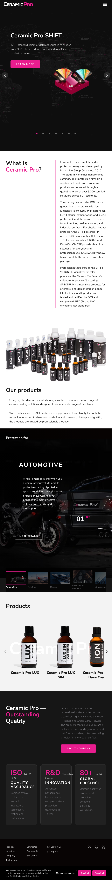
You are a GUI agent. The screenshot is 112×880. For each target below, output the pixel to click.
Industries (10, 851)
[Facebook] (89, 847)
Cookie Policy (15, 876)
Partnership (32, 851)
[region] (56, 75)
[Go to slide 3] (49, 133)
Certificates (32, 846)
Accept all (99, 873)
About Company (78, 748)
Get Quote (32, 855)
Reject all (84, 873)
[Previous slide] (5, 75)
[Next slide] (107, 75)
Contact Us (56, 846)
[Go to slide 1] (37, 133)
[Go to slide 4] (56, 133)
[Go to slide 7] (75, 133)
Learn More (25, 64)
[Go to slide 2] (43, 133)
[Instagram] (103, 847)
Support (54, 851)
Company (10, 855)
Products (10, 846)
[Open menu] (105, 4)
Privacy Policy (32, 876)
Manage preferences (65, 873)
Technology (11, 860)
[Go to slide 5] (62, 133)
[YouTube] (96, 847)
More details (28, 536)
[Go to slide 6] (69, 133)
